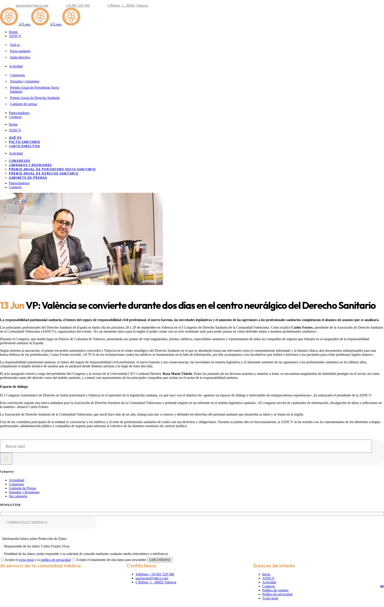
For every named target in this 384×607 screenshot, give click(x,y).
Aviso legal (270, 598)
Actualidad (16, 480)
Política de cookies (275, 590)
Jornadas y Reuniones (24, 492)
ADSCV (268, 578)
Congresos (16, 484)
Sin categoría (18, 496)
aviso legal (26, 560)
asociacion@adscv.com (32, 5)
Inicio (266, 574)
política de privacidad (56, 560)
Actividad (269, 582)
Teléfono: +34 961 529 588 (155, 574)
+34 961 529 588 (77, 5)
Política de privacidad (277, 594)
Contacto (268, 586)
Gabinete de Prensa (22, 488)
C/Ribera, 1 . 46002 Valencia (127, 5)
